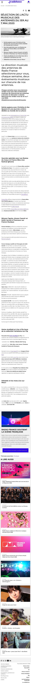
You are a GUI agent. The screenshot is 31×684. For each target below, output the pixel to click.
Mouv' (27, 677)
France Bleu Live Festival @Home (19, 209)
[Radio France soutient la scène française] (15, 419)
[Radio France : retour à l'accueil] (15, 2)
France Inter (26, 666)
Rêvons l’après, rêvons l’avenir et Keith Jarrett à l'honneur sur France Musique (16, 53)
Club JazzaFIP (14, 351)
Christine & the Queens (8, 117)
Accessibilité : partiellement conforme (7, 673)
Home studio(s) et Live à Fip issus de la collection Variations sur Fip (16, 56)
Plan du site (4, 677)
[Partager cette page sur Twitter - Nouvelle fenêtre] (26, 11)
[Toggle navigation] (2, 2)
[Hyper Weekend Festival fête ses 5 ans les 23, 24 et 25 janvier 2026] (15, 470)
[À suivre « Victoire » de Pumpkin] (15, 616)
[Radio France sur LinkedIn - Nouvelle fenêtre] (10, 660)
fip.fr (3, 354)
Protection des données (6, 669)
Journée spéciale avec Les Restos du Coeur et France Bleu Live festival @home (15, 49)
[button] (28, 2)
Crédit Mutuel (15, 206)
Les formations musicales (25, 680)
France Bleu (5, 199)
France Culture (25, 671)
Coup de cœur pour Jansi (9, 605)
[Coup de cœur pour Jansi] (15, 593)
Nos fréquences (4, 675)
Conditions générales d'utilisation (6, 666)
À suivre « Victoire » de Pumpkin (11, 628)
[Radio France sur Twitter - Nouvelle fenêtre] (3, 661)
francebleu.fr (24, 194)
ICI (28, 669)
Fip (28, 675)
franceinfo (26, 667)
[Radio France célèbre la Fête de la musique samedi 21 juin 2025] (15, 519)
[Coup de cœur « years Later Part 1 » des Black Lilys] (15, 640)
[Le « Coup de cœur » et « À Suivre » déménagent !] (15, 569)
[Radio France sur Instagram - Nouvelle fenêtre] (5, 661)
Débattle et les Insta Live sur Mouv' (14, 59)
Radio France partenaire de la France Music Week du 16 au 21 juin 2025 (14, 556)
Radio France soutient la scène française (15, 450)
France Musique (25, 673)
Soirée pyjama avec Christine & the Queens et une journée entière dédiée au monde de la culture (15, 44)
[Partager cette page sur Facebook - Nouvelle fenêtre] (23, 11)
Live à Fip (15, 357)
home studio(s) (13, 335)
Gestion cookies (4, 670)
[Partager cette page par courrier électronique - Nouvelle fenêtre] (29, 11)
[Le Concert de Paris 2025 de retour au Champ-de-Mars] (15, 495)
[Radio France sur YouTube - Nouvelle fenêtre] (8, 660)
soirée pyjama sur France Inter (18, 115)
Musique (16, 456)
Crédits (2, 679)
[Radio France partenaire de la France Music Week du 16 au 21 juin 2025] (15, 544)
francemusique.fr (6, 239)
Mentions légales (5, 664)
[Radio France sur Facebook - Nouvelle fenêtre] (1, 661)
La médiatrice (25, 682)
